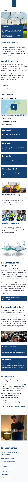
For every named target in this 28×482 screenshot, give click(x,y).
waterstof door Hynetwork (16, 404)
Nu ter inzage (6, 143)
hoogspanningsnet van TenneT (11, 402)
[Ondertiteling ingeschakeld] (21, 115)
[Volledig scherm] (26, 115)
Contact (5, 464)
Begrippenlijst (6, 478)
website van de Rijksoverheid (17, 384)
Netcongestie (6, 130)
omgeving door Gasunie (19, 406)
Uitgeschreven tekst (7, 124)
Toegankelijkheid (7, 469)
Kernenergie (6, 156)
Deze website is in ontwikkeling (10, 42)
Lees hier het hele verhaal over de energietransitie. (10, 298)
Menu (5, 10)
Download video (6, 118)
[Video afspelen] (14, 107)
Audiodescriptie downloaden (9, 121)
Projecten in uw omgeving (11, 195)
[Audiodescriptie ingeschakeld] (23, 115)
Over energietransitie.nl (9, 461)
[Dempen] (15, 115)
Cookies (5, 471)
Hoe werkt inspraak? (9, 347)
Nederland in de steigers (10, 223)
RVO (4, 390)
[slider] (9, 115)
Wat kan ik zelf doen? (9, 169)
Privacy (5, 466)
